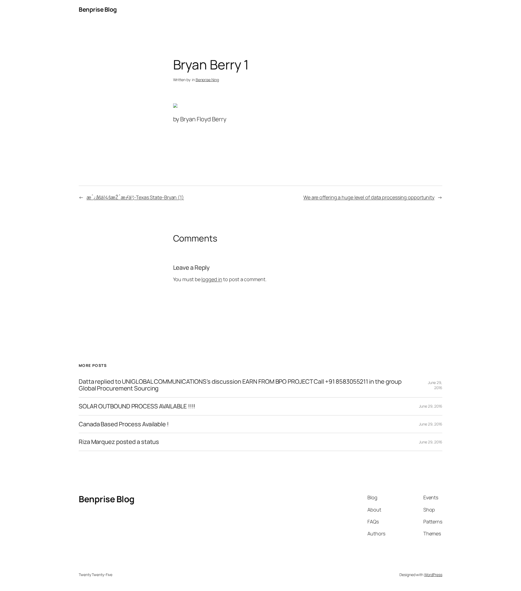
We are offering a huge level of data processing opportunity (368, 197)
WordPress (433, 574)
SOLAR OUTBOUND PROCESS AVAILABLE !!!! (137, 406)
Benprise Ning (207, 79)
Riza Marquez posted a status (119, 442)
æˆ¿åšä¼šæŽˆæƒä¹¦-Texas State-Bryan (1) (135, 197)
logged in (211, 279)
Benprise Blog (98, 9)
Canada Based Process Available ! (124, 424)
